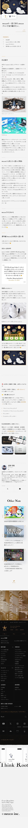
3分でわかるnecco (4, 640)
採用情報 (17, 685)
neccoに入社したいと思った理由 (13, 42)
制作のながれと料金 (5, 642)
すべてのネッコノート (5, 670)
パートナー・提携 (17, 706)
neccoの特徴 (4, 638)
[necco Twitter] (10, 723)
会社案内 (3, 685)
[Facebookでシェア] (20, 489)
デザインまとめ (3, 678)
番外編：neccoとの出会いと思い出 (13, 46)
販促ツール (3, 657)
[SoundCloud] (10, 731)
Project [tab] (14, 633)
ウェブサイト (3, 653)
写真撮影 (17, 661)
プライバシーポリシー (5, 699)
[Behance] (3, 731)
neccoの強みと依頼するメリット (20, 640)
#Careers (24, 31)
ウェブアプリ (3, 655)
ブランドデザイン (4, 651)
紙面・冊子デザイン (19, 669)
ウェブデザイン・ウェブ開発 (20, 655)
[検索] (25, 716)
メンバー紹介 (3, 697)
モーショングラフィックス (19, 665)
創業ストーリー (4, 695)
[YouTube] (3, 723)
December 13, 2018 (14, 280)
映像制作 (17, 663)
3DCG (2, 663)
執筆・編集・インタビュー (20, 667)
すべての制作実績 (4, 649)
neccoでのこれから (10, 44)
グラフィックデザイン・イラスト (20, 651)
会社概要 (3, 687)
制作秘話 (3, 680)
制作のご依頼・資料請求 (7, 704)
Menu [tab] (5, 633)
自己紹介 (8, 40)
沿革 (2, 689)
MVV (2, 693)
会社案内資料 (10, 431)
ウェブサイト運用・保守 (19, 677)
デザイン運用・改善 (19, 675)
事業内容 (17, 647)
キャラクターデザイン (19, 657)
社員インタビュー (4, 676)
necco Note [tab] (23, 633)
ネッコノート (3, 668)
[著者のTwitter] (8, 469)
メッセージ (3, 691)
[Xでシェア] (8, 489)
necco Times (3, 674)
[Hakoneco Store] (17, 731)
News (24, 507)
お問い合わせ (20, 389)
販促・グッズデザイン (19, 673)
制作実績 (3, 647)
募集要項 (17, 687)
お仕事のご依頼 (4, 706)
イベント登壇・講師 (18, 671)
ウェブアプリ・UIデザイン (20, 653)
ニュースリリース (4, 672)
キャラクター (3, 661)
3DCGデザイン (18, 659)
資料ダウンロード (4, 708)
